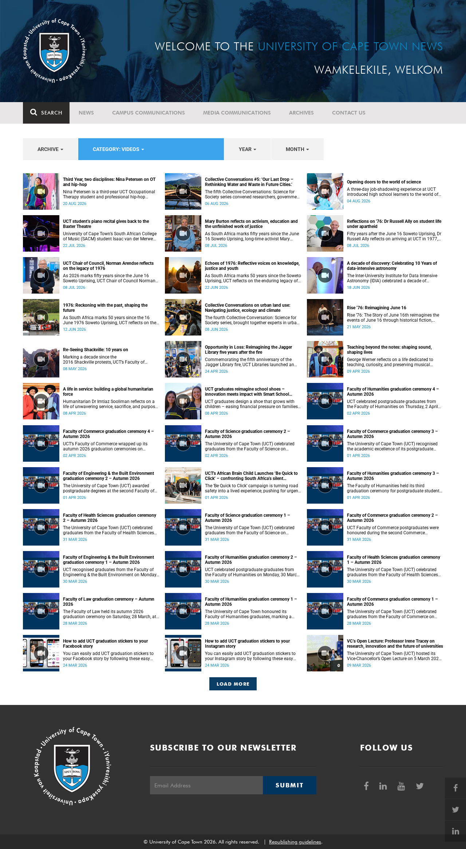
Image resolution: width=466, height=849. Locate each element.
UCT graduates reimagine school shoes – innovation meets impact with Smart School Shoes (247, 392)
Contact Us (349, 113)
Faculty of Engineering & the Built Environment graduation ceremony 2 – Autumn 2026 (108, 476)
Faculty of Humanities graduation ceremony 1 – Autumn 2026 (251, 602)
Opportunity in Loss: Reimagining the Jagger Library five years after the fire (248, 350)
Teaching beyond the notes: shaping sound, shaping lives (389, 350)
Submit (289, 785)
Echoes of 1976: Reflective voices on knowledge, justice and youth (252, 266)
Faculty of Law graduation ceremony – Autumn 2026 (108, 602)
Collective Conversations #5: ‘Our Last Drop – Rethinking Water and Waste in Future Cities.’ (249, 182)
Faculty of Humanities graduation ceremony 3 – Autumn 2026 (393, 476)
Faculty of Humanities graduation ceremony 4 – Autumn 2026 (393, 392)
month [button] (295, 149)
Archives (301, 113)
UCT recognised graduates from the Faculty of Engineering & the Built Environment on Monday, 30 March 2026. (110, 572)
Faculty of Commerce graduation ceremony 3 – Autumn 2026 (392, 434)
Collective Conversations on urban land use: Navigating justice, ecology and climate (247, 308)
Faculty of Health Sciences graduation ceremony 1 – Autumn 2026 (393, 560)
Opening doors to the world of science (384, 182)
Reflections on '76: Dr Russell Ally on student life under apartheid (394, 224)
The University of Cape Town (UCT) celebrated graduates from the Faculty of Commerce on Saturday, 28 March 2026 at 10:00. (392, 614)
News (86, 113)
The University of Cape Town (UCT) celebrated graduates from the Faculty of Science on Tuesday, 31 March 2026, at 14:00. (250, 530)
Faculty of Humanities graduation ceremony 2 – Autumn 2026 (251, 560)
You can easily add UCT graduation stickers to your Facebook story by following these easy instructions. (108, 656)
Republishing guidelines (295, 842)
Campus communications (148, 113)
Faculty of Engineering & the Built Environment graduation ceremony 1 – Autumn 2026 (108, 560)
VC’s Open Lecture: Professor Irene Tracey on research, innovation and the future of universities (395, 644)
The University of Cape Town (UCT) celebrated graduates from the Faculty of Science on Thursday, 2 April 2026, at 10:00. (250, 446)
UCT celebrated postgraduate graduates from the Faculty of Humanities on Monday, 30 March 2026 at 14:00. (252, 572)
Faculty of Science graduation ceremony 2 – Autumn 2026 (247, 434)
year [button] (246, 149)
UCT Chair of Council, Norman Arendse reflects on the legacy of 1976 (108, 266)
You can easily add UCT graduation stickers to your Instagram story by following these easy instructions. (250, 656)
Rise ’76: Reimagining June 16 (376, 307)
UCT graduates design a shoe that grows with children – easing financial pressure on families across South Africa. (251, 404)
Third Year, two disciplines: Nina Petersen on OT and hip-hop (109, 182)
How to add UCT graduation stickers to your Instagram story (247, 644)
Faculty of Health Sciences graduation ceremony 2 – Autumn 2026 (109, 518)
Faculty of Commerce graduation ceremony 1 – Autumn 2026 (392, 602)
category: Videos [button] (117, 149)
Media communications (237, 113)
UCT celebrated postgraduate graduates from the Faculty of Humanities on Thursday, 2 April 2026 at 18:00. (392, 404)
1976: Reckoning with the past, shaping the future (105, 308)
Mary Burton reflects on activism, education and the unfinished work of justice (251, 224)
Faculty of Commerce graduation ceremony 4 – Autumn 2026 (108, 434)
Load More (233, 684)
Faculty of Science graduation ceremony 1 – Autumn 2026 (247, 518)
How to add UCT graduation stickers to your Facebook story (105, 644)
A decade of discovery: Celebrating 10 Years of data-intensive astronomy (392, 266)
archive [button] (48, 149)
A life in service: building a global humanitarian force (108, 392)
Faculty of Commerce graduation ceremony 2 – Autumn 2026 (392, 518)
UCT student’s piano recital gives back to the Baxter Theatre (106, 224)
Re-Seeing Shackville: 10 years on (95, 349)
